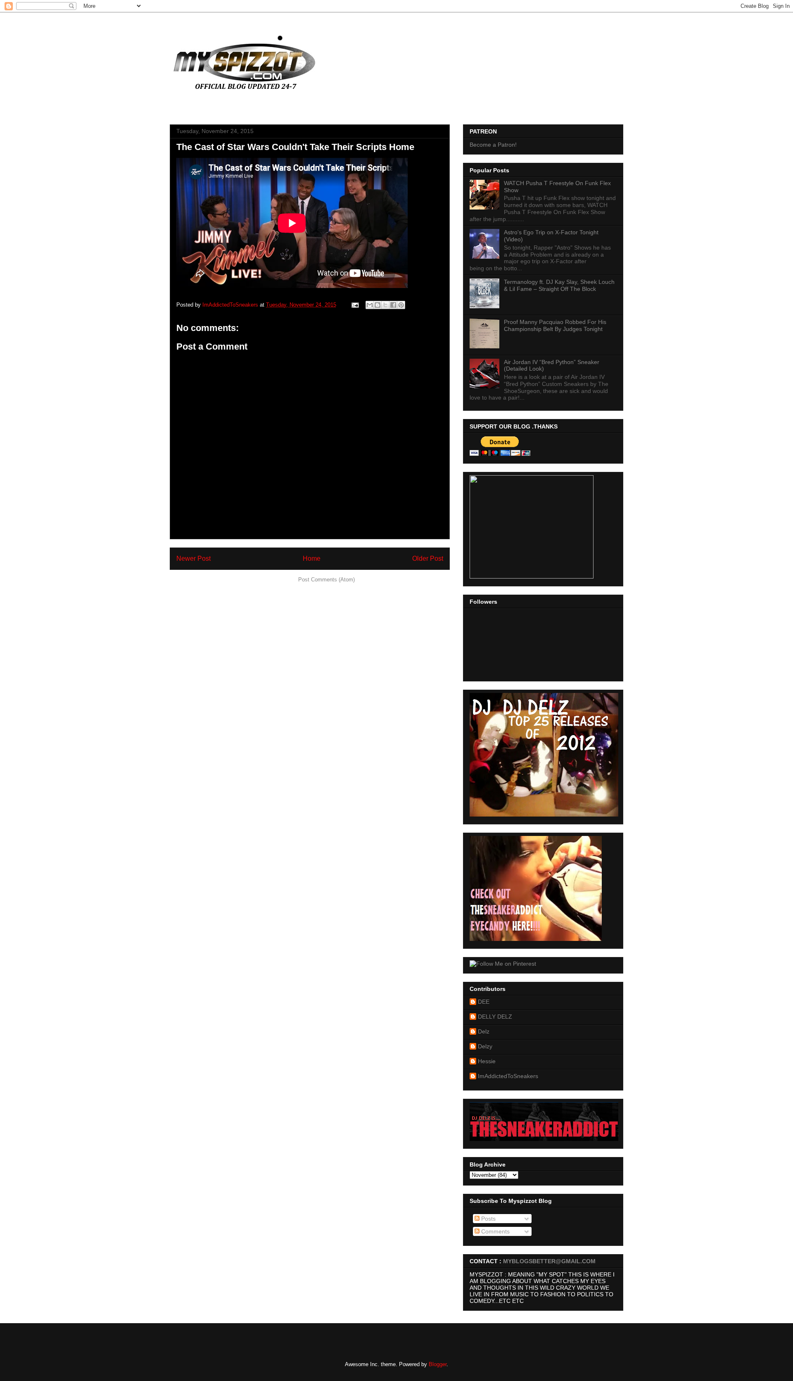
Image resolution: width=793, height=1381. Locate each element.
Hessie (487, 1061)
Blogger (437, 1364)
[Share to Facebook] (393, 305)
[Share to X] (385, 305)
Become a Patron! (493, 144)
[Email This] (370, 305)
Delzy (485, 1046)
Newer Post (193, 558)
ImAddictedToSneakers (508, 1076)
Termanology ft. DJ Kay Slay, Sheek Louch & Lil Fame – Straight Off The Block (559, 285)
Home (312, 558)
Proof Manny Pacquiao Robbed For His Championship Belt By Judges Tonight (555, 325)
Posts (488, 1218)
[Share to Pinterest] (401, 305)
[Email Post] (355, 305)
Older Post (427, 558)
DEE (483, 1001)
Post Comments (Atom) (326, 579)
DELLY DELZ (495, 1016)
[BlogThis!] (377, 305)
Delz (483, 1031)
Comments (495, 1231)
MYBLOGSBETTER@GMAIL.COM (549, 1261)
